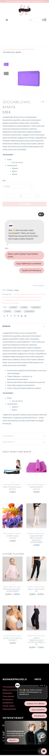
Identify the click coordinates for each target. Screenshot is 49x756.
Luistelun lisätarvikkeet (22, 294)
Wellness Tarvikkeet (10, 303)
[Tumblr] (18, 315)
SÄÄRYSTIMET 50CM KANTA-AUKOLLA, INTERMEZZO (36, 539)
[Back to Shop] (43, 102)
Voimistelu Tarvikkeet (21, 300)
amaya (13, 307)
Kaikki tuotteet (16, 49)
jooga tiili (36, 307)
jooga (24, 307)
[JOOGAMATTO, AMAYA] (36, 466)
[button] (43, 20)
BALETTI (5, 586)
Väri (4, 180)
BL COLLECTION (43, 586)
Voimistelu (18, 533)
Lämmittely (30, 533)
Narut (5, 533)
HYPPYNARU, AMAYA (12, 537)
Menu (7, 20)
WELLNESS (28, 49)
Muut (19, 297)
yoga (18, 311)
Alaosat (29, 586)
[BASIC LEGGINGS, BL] (36, 569)
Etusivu (5, 49)
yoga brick (29, 311)
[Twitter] (11, 315)
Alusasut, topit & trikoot (18, 635)
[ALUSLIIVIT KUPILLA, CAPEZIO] (12, 618)
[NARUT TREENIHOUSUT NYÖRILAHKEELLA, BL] (36, 618)
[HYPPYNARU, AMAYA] (12, 515)
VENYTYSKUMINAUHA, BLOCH (13, 488)
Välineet (11, 533)
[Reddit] (25, 315)
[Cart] (45, 20)
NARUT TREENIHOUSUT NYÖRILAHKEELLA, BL (36, 641)
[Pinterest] (14, 315)
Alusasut (6, 635)
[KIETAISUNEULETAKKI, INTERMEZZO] (12, 569)
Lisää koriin (24, 204)
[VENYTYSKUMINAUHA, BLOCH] (12, 466)
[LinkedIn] (22, 315)
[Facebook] (7, 315)
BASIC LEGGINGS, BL (36, 590)
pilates (8, 311)
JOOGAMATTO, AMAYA (36, 488)
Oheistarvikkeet (28, 297)
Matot (29, 484)
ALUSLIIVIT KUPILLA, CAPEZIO (12, 639)
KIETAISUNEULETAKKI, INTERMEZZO (13, 590)
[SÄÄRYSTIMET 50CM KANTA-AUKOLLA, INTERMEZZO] (36, 515)
